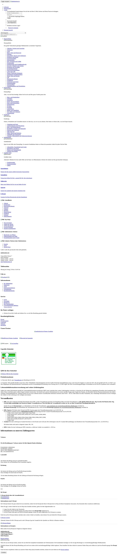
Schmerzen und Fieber (12, 81)
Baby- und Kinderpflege (13, 97)
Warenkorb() (7, 8)
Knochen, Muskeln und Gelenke (15, 66)
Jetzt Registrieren (12, 22)
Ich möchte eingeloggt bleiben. (17, 16)
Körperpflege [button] (7, 87)
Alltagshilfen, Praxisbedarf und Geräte (16, 147)
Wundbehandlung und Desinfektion (16, 86)
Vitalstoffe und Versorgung (14, 134)
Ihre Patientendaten (9, 304)
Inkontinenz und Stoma (13, 148)
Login (9, 18)
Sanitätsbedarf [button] (7, 137)
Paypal (2, 319)
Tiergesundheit (11, 84)
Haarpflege (10, 100)
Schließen (3, 552)
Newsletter (6, 301)
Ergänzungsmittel (11, 164)
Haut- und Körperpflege (13, 103)
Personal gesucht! (8, 30)
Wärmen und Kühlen (12, 151)
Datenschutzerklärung (9, 288)
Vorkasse (3, 323)
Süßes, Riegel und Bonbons (14, 133)
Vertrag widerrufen (8, 307)
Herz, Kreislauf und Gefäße (14, 61)
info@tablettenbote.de (6, 262)
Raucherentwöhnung (12, 79)
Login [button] (5, 10)
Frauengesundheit (11, 58)
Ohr (8, 77)
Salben (9, 165)
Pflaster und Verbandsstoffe (14, 150)
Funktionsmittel (11, 162)
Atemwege (10, 50)
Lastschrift (3, 322)
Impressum (6, 285)
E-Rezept (6, 7)
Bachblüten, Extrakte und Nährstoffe (16, 128)
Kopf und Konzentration (13, 70)
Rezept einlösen (5, 538)
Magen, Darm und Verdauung (14, 73)
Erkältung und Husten (12, 57)
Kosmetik (9, 107)
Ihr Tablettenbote (8, 283)
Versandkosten (7, 289)
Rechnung (3, 325)
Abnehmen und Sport (12, 124)
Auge (8, 51)
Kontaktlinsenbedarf (12, 68)
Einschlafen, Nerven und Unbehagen (16, 55)
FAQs (5, 299)
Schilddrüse (10, 80)
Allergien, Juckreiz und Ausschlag (15, 48)
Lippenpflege (10, 109)
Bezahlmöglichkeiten (9, 290)
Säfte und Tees (11, 131)
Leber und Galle (11, 71)
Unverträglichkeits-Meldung (11, 305)
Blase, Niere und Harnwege (14, 52)
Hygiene (9, 106)
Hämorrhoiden (10, 60)
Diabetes (9, 54)
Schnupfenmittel (11, 83)
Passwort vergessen (13, 28)
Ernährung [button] (6, 114)
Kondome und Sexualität (13, 67)
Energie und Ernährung (13, 130)
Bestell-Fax (7, 302)
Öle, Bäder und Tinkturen (13, 111)
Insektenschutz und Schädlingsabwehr (16, 64)
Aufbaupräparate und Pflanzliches (15, 125)
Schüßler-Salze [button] (7, 153)
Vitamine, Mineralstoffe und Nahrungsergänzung (19, 136)
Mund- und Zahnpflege (13, 110)
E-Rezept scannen (5, 517)
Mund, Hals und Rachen (13, 76)
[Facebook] (4, 277)
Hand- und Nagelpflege (13, 101)
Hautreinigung (10, 104)
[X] (8, 277)
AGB (5, 286)
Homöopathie (10, 63)
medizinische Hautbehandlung (14, 74)
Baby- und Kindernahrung (13, 127)
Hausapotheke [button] (7, 38)
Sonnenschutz (10, 113)
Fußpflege (9, 98)
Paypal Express (4, 321)
